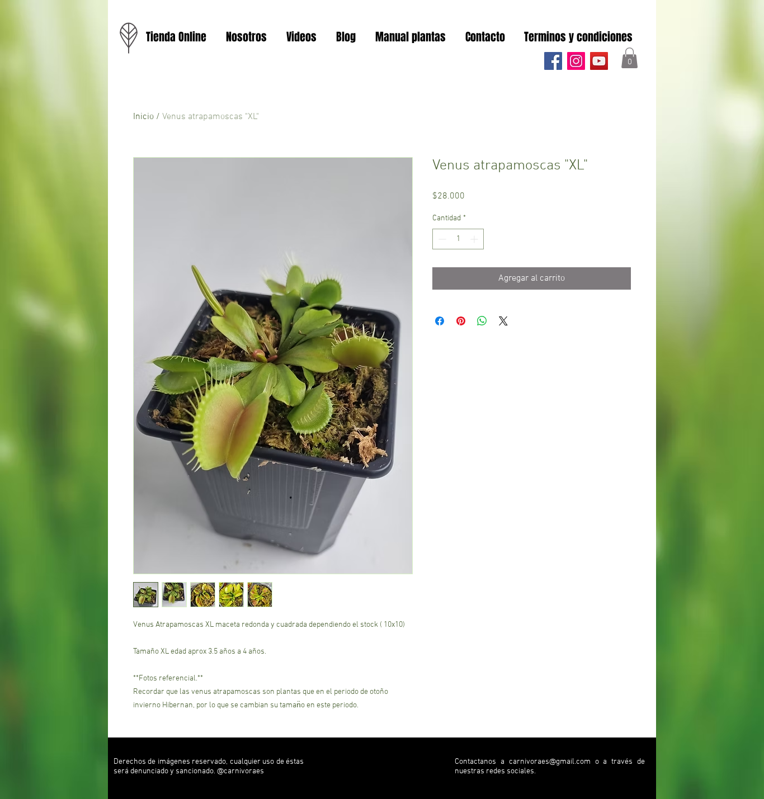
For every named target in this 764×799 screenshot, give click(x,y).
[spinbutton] (458, 239)
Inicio (143, 116)
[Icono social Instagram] (576, 61)
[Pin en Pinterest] (461, 321)
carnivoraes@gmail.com (550, 762)
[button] (629, 58)
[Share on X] (503, 321)
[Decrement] (441, 239)
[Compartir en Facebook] (439, 321)
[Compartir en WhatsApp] (482, 321)
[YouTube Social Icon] (599, 61)
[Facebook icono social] (553, 61)
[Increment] (475, 239)
